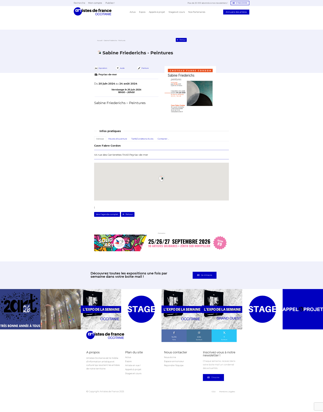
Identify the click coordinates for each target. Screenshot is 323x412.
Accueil (99, 40)
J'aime (174, 330)
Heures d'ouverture (117, 139)
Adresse (100, 139)
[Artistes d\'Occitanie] (93, 11)
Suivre (199, 330)
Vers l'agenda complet (107, 214)
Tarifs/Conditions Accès (142, 139)
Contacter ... (163, 139)
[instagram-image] (20, 309)
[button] (79, 3)
